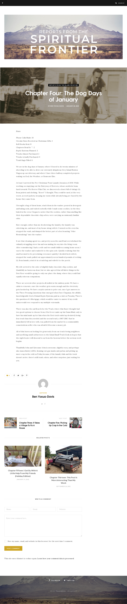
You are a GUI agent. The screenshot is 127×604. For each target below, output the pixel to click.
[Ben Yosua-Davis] (63, 37)
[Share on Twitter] (6, 145)
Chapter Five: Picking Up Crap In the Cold (57, 424)
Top (64, 599)
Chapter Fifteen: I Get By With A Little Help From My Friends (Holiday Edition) (23, 473)
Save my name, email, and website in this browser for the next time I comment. (40, 541)
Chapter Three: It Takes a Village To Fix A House (29, 425)
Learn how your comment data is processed (55, 558)
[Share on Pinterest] (27, 375)
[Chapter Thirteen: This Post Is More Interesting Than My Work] (63, 460)
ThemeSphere (61, 591)
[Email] (6, 151)
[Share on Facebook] (6, 138)
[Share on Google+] (22, 375)
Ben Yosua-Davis (57, 106)
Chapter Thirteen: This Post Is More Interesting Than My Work (63, 480)
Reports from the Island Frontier (63, 85)
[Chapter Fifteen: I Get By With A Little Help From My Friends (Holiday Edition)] (22, 456)
